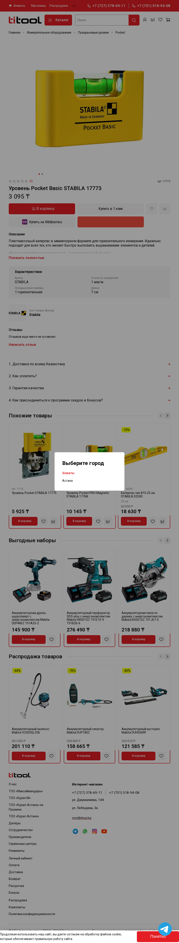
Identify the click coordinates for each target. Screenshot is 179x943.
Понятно (158, 936)
